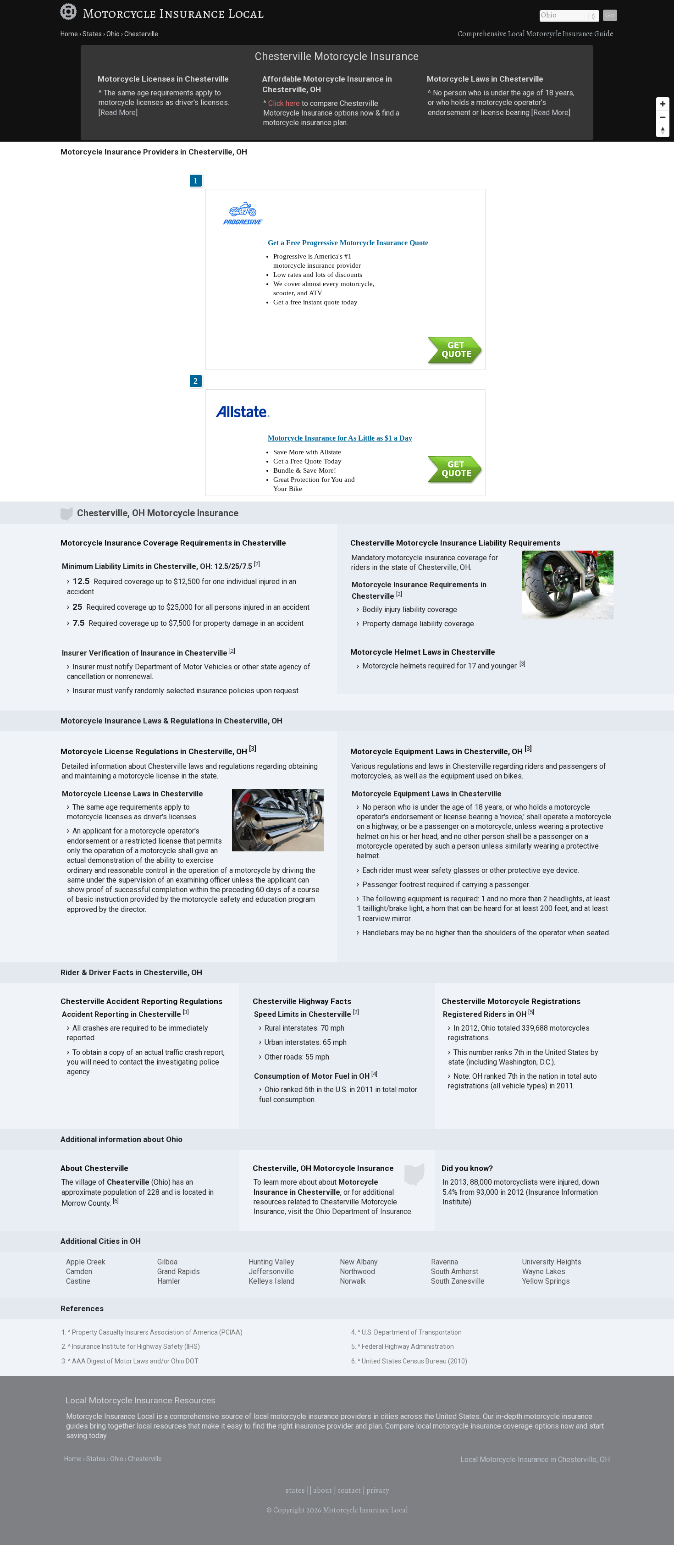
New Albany (359, 1262)
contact (349, 1490)
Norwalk (353, 1281)
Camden (79, 1271)
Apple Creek (85, 1262)
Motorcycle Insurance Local (173, 13)
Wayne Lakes (543, 1271)
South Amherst (454, 1271)
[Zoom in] (662, 103)
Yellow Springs (546, 1281)
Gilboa (167, 1262)
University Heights (551, 1262)
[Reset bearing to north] (662, 130)
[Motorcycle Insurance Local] (70, 13)
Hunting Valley (271, 1262)
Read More (118, 112)
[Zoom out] (662, 117)
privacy (377, 1490)
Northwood (357, 1271)
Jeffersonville (271, 1271)
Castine (78, 1281)
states (295, 1490)
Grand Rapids (178, 1271)
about (322, 1490)
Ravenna (444, 1262)
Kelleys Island (271, 1281)
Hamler (168, 1281)
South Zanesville (458, 1281)
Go (610, 15)
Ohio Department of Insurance (363, 1211)
